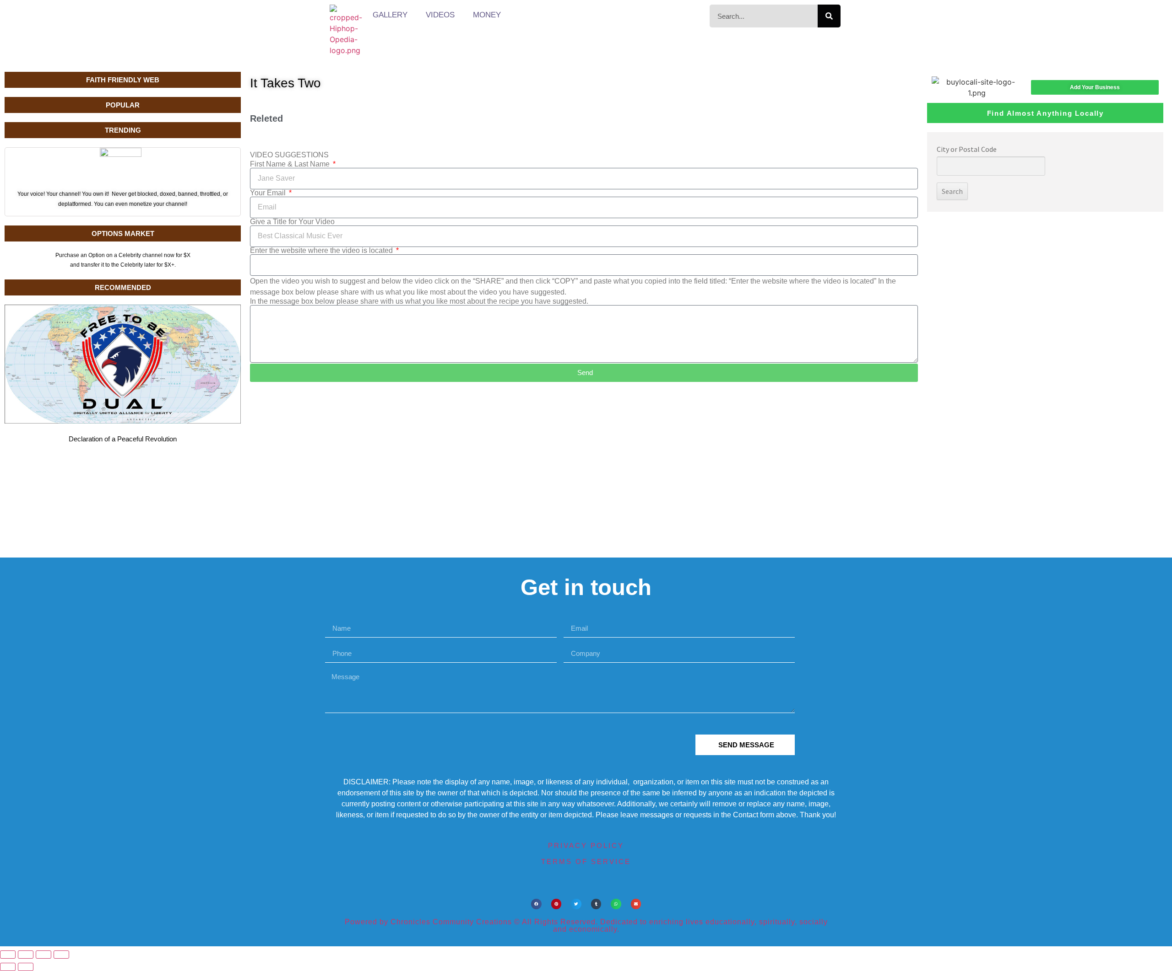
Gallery (390, 15)
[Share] (43, 954)
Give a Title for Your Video (292, 221)
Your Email (269, 193)
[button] (536, 904)
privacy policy (586, 845)
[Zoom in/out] (8, 954)
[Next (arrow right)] (25, 967)
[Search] (829, 16)
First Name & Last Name (290, 164)
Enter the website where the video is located (322, 250)
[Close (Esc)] (61, 954)
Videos (440, 15)
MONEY (487, 15)
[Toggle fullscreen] (25, 954)
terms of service (586, 861)
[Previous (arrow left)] (8, 967)
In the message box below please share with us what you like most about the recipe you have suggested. (419, 301)
